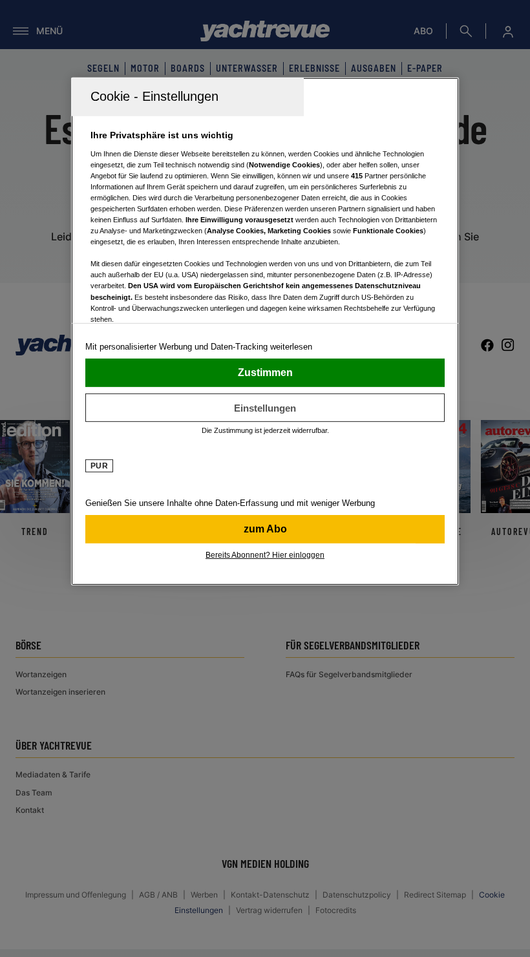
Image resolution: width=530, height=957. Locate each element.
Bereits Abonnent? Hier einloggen (265, 555)
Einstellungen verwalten (265, 408)
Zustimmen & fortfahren (265, 373)
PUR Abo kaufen (265, 529)
